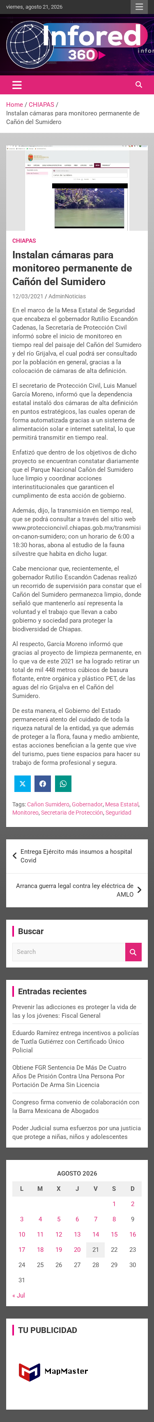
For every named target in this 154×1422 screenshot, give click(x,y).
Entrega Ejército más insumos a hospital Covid (76, 856)
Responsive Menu (139, 7)
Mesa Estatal (121, 804)
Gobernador (87, 804)
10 (21, 1234)
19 (58, 1249)
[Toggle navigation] (17, 84)
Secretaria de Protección (72, 812)
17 (21, 1249)
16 (132, 1234)
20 (77, 1249)
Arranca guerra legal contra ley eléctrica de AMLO (74, 890)
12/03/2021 (28, 296)
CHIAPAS (24, 240)
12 (58, 1234)
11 (40, 1234)
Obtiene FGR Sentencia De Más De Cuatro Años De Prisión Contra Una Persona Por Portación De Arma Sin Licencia (69, 1076)
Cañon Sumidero (48, 804)
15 (114, 1234)
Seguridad (118, 812)
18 (40, 1249)
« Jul (18, 1295)
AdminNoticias (67, 296)
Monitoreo (25, 812)
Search (133, 952)
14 (95, 1234)
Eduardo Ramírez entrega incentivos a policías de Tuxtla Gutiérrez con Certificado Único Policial (75, 1041)
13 (77, 1234)
